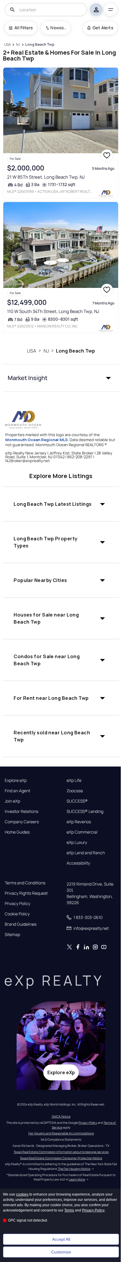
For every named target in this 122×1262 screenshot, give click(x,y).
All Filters (24, 27)
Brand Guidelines (20, 924)
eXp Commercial (82, 832)
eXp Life (74, 780)
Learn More (77, 1179)
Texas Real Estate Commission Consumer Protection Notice (61, 1158)
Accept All (61, 1239)
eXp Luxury (77, 842)
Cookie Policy (17, 914)
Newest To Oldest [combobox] (58, 27)
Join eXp (12, 801)
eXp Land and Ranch (86, 853)
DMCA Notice (61, 1116)
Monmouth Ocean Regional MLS (36, 439)
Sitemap (12, 934)
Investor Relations (21, 811)
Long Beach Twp (75, 351)
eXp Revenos (79, 822)
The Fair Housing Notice (74, 1169)
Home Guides (17, 832)
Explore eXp (16, 780)
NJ (46, 351)
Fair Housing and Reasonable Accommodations (61, 1133)
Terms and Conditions (25, 883)
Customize (61, 1252)
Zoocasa (75, 791)
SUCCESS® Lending (85, 811)
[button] (61, 378)
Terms (69, 1210)
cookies (22, 1194)
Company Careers (22, 822)
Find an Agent (17, 791)
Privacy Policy (17, 903)
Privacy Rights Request (26, 893)
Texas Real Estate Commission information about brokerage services (61, 1152)
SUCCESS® (77, 801)
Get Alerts (103, 27)
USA (31, 351)
